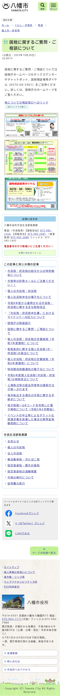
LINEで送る (22, 533)
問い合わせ (13, 661)
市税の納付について (21, 477)
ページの (44, 553)
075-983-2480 (20, 237)
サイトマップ (11, 567)
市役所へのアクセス (18, 669)
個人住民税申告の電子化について (30, 297)
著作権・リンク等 (14, 577)
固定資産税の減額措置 (22, 471)
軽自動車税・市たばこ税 (24, 459)
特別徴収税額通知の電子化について (31, 369)
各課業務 (12, 653)
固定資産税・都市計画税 (24, 465)
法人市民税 (15, 453)
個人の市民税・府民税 (22, 291)
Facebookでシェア (27, 513)
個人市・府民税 (11, 30)
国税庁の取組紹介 (19, 323)
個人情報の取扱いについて (19, 572)
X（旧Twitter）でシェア (30, 523)
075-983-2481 (37, 234)
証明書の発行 (16, 483)
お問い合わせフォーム (30, 253)
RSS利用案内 (12, 587)
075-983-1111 (12, 619)
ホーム (5, 25)
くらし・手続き (24, 25)
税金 (40, 25)
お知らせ (13, 441)
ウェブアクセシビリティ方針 (21, 582)
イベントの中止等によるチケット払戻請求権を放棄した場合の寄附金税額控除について (31, 419)
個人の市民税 (16, 447)
